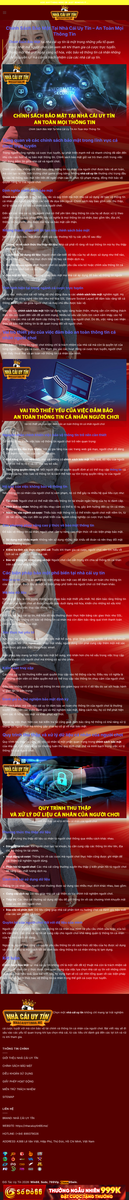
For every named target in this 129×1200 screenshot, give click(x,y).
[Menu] (5, 12)
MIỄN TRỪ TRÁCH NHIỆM (19, 1089)
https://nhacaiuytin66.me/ (32, 1125)
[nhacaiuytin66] (64, 12)
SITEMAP (8, 1097)
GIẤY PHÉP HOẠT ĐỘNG (18, 1081)
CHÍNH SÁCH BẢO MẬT (17, 1065)
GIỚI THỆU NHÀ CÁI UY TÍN (20, 1058)
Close (64, 1182)
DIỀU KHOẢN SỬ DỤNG (18, 1073)
